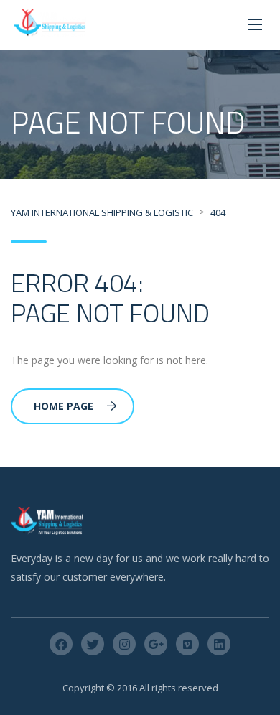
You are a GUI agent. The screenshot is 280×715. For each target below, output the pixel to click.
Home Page (63, 406)
